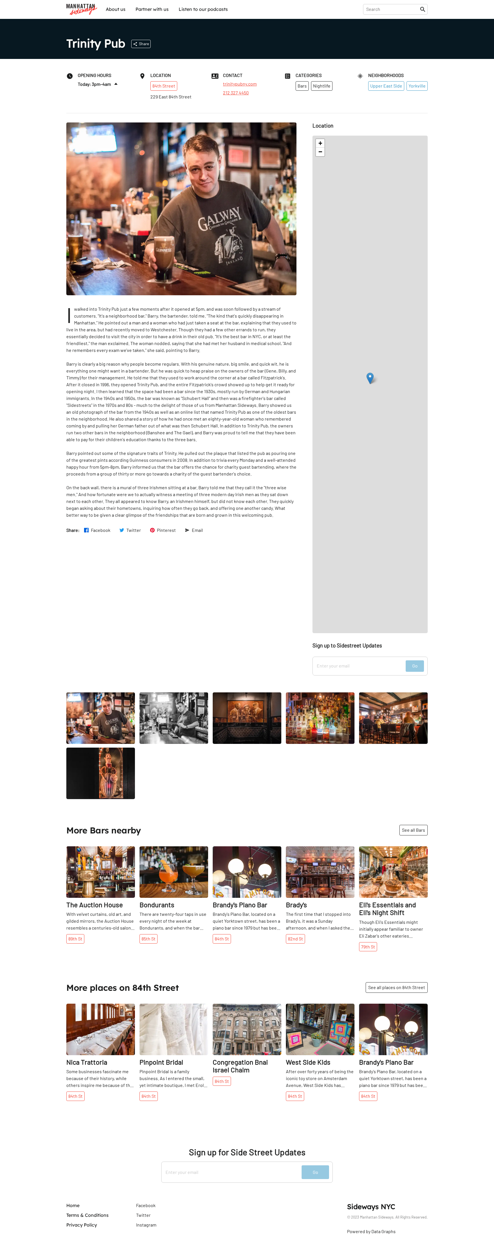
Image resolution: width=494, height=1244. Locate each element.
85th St (149, 938)
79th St (368, 946)
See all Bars (413, 830)
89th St (75, 938)
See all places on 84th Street (396, 987)
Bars (302, 85)
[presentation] (392, 9)
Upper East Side (386, 85)
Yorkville (417, 85)
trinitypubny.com (240, 83)
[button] (370, 378)
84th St (222, 938)
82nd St (295, 938)
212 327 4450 (236, 92)
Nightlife (321, 85)
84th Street (163, 85)
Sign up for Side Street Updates (247, 1152)
